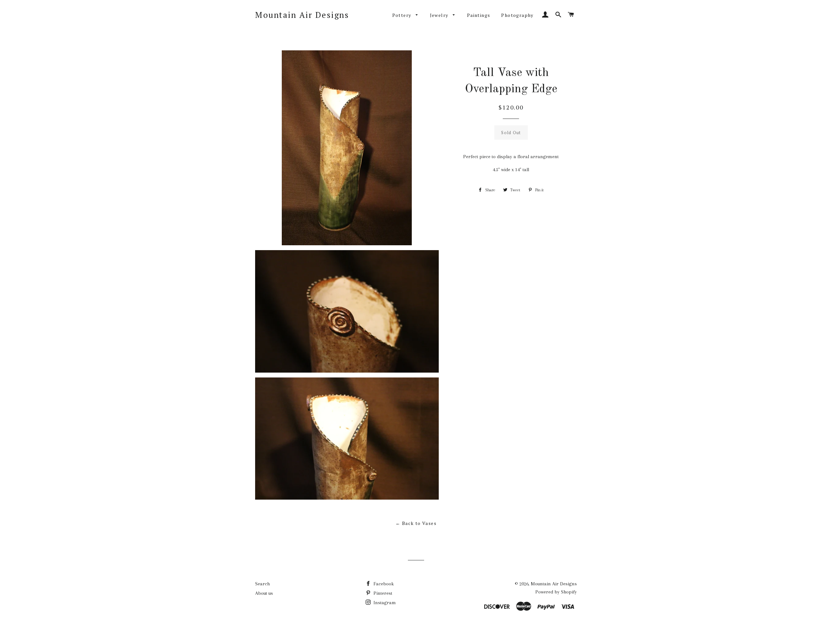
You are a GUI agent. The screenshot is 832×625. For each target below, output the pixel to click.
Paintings (478, 15)
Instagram (384, 603)
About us (264, 593)
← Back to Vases (416, 523)
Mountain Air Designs (302, 14)
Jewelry (440, 15)
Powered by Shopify (556, 592)
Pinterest (382, 593)
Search (262, 584)
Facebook (383, 584)
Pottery (402, 15)
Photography (517, 15)
